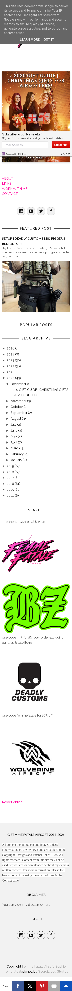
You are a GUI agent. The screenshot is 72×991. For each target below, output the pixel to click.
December (19, 384)
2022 (11, 366)
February (17, 454)
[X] (30, 986)
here (47, 905)
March (16, 448)
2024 (11, 354)
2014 (11, 496)
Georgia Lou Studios (53, 971)
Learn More (30, 39)
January (17, 460)
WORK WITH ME (14, 189)
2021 (11, 372)
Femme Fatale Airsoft (38, 966)
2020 (11, 378)
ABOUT (7, 178)
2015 (11, 489)
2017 (11, 478)
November (19, 401)
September (19, 413)
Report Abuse (12, 802)
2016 (11, 484)
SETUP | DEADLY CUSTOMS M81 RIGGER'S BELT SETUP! (33, 240)
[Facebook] (18, 986)
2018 (11, 472)
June (14, 430)
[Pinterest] (42, 986)
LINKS (6, 183)
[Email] (54, 986)
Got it (49, 39)
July (14, 424)
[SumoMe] (66, 986)
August (16, 418)
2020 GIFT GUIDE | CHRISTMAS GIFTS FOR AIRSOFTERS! (36, 80)
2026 (11, 348)
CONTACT (10, 194)
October (17, 407)
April (14, 442)
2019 (11, 466)
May (14, 436)
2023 (11, 360)
